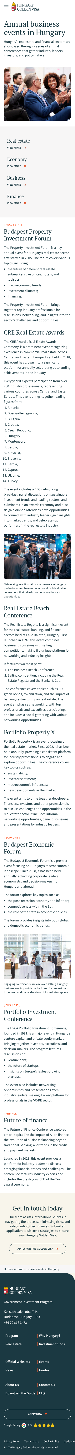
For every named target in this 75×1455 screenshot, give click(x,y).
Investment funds (52, 1344)
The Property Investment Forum (27, 247)
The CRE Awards (15, 341)
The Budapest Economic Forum (27, 860)
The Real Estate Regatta (21, 624)
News (9, 1370)
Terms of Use (31, 1441)
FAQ (42, 1393)
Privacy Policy (12, 1441)
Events (44, 1362)
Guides (44, 1370)
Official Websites (17, 1362)
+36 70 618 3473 (15, 1323)
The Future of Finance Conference (28, 1129)
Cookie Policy (51, 1441)
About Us (12, 1385)
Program (11, 1336)
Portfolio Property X (18, 741)
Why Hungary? (49, 1336)
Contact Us (47, 1385)
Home (8, 1269)
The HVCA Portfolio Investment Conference (35, 1028)
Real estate (13, 1344)
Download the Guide (20, 1393)
